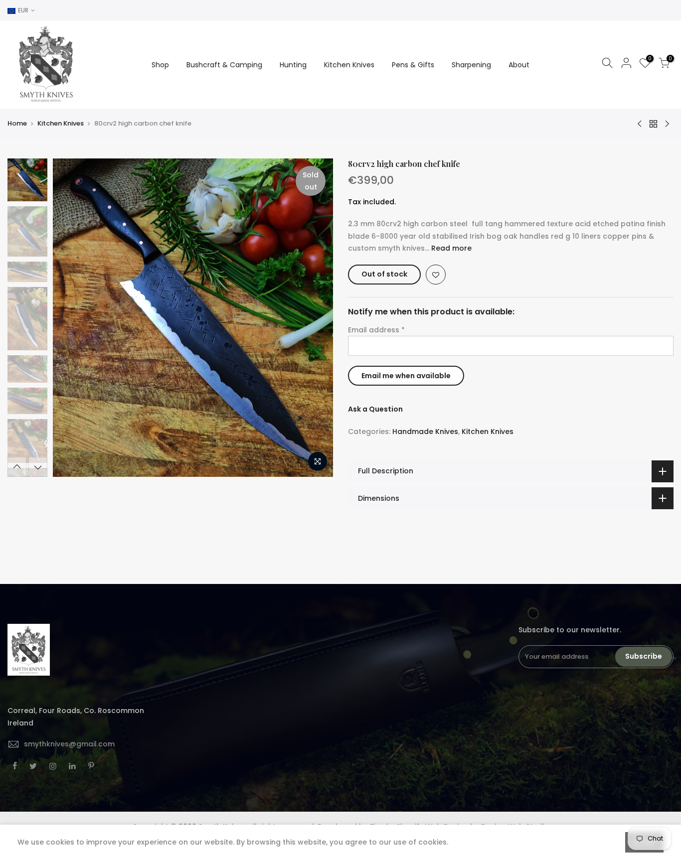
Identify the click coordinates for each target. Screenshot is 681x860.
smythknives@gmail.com (69, 744)
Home (17, 123)
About (519, 65)
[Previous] (70, 318)
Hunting (293, 65)
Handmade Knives (425, 431)
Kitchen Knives (349, 65)
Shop (160, 65)
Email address (376, 330)
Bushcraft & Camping (224, 65)
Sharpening (471, 65)
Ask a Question (375, 409)
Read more (450, 248)
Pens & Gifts (413, 65)
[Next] (316, 318)
